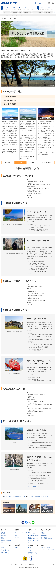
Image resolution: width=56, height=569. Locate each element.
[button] (54, 12)
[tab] (7, 162)
